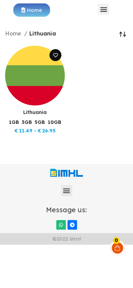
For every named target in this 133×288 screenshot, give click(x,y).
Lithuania (35, 112)
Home (14, 33)
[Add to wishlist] (55, 55)
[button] (103, 9)
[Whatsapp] (61, 225)
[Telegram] (72, 225)
